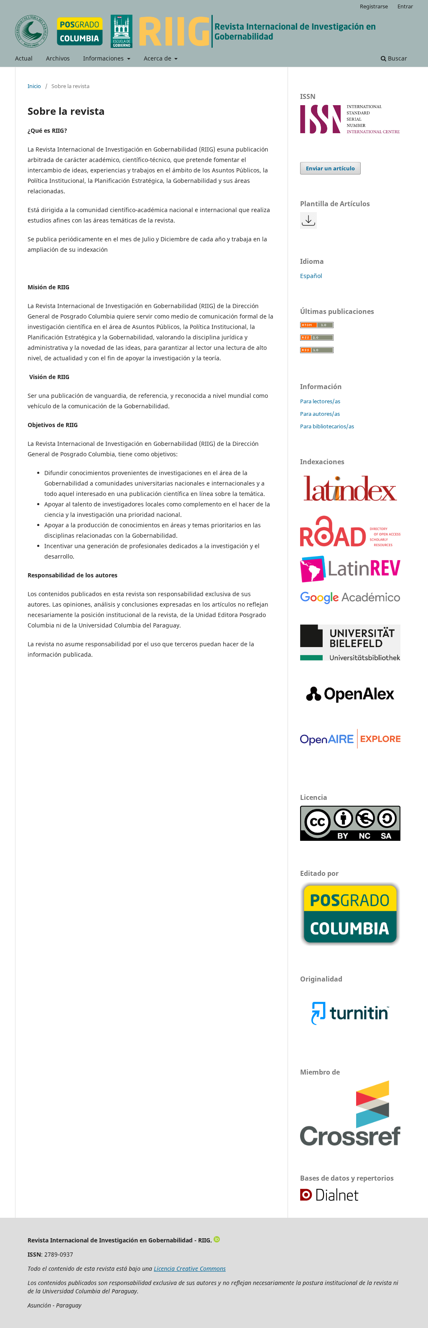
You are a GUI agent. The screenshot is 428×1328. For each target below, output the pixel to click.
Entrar (405, 6)
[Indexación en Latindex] (350, 504)
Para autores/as (320, 413)
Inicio (34, 86)
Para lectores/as (320, 401)
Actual (24, 58)
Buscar (396, 58)
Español (311, 276)
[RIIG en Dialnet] (338, 1200)
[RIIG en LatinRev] (350, 580)
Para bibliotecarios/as (327, 426)
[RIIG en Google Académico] (350, 603)
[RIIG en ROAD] (350, 544)
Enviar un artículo (330, 168)
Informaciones (104, 58)
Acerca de (158, 58)
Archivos (58, 58)
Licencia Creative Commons (190, 1268)
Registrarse (374, 6)
